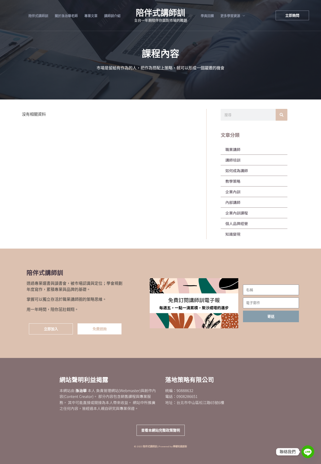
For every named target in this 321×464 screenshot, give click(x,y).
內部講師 (232, 202)
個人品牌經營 (236, 223)
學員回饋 (207, 15)
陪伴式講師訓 (38, 15)
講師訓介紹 (112, 15)
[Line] (307, 451)
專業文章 (91, 15)
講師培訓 (232, 160)
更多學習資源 (230, 15)
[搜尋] (281, 115)
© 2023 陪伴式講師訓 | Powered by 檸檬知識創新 (160, 446)
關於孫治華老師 (66, 15)
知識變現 (232, 234)
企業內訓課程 (236, 213)
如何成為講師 (236, 170)
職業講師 (232, 149)
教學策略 (232, 181)
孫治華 (81, 390)
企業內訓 (232, 191)
